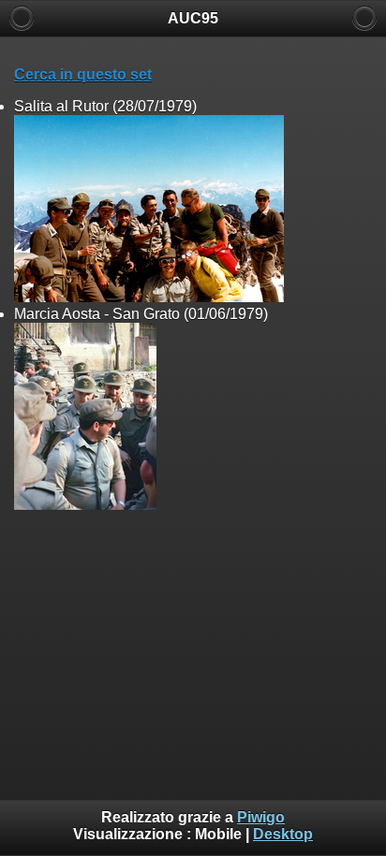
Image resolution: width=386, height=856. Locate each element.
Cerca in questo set (83, 74)
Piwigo (261, 817)
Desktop (283, 834)
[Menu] (364, 18)
